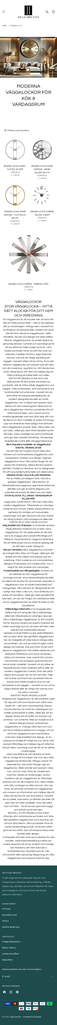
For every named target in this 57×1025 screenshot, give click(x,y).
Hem (4, 26)
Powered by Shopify (32, 1017)
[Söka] (47, 12)
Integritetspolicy (11, 941)
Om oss (6, 909)
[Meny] (3, 12)
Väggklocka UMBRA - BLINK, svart (42, 213)
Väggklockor (16, 26)
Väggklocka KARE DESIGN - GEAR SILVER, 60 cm (42, 169)
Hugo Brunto (15, 1017)
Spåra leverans (11, 927)
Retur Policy (9, 948)
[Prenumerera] (51, 976)
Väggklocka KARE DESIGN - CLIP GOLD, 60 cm (15, 214)
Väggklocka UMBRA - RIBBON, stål (28, 284)
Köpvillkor (7, 960)
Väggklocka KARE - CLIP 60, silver (15, 168)
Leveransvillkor (10, 954)
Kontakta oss (9, 915)
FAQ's (5, 921)
